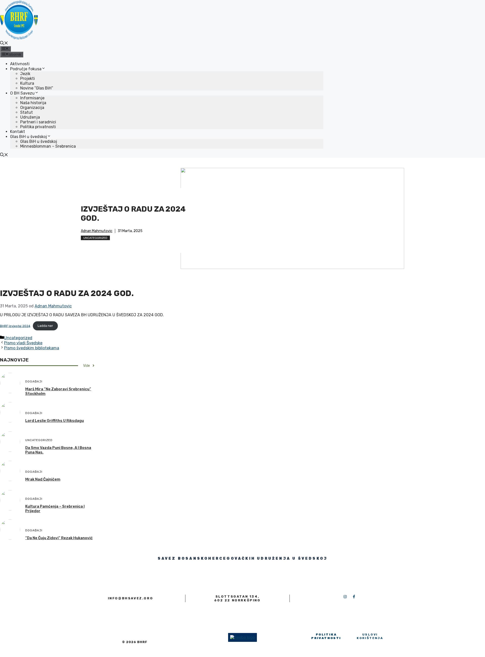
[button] (4, 43)
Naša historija (33, 102)
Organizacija (32, 107)
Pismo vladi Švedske (23, 343)
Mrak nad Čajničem (42, 479)
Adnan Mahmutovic (96, 231)
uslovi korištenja (370, 636)
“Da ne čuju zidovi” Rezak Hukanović (59, 538)
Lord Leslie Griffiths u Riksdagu (54, 420)
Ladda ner (45, 326)
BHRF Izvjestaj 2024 (15, 326)
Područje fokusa (25, 68)
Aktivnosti (20, 63)
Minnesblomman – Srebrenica (48, 146)
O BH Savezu (22, 93)
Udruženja (30, 117)
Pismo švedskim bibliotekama (31, 348)
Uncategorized (95, 238)
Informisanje (32, 98)
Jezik (25, 73)
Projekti (27, 78)
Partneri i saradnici (38, 122)
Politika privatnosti (38, 126)
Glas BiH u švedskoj (28, 136)
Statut (26, 112)
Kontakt (17, 131)
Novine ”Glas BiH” (36, 88)
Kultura (27, 83)
